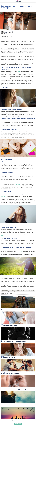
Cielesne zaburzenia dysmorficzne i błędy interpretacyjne (14, 389)
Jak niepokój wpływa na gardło (8, 357)
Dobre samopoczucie (4, 308)
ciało (19, 71)
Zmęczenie (3, 196)
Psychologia (2, 3)
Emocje (2, 340)
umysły (21, 251)
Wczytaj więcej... (18, 423)
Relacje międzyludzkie (4, 372)
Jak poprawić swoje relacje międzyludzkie (10, 373)
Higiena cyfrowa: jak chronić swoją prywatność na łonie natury (15, 309)
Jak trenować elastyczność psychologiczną (11, 405)
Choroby (2, 356)
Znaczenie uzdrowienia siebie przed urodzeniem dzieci (13, 341)
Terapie (2, 324)
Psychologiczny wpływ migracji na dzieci (10, 420)
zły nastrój (18, 184)
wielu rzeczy (6, 136)
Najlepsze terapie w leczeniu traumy (9, 325)
